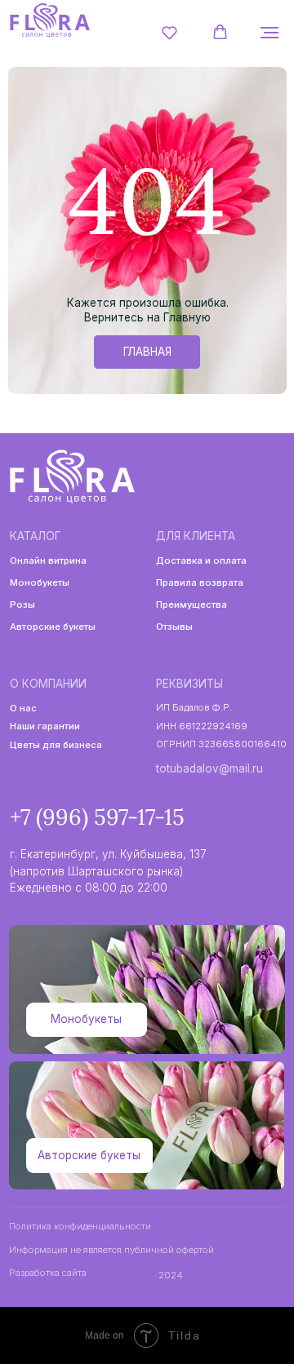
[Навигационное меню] (269, 32)
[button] (169, 32)
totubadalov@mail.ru (209, 768)
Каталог (35, 535)
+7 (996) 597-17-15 (97, 816)
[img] (49, 20)
